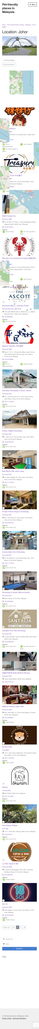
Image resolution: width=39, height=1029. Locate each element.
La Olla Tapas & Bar (10, 863)
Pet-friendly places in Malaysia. (10, 8)
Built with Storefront (19, 1018)
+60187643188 (8, 442)
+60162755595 (8, 915)
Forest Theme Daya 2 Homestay (15, 511)
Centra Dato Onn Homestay (13, 552)
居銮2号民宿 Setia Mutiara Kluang (16, 672)
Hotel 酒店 (5, 828)
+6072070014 (8, 834)
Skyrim (5, 787)
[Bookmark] (3, 212)
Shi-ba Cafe (7, 746)
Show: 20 (6, 927)
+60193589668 (8, 717)
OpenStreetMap (14, 287)
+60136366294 (8, 601)
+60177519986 (8, 796)
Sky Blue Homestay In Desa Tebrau (16, 390)
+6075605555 (8, 317)
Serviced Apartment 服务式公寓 (11, 309)
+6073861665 (8, 875)
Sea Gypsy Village (9, 825)
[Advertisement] (19, 984)
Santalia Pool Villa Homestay (14, 630)
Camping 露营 (6, 790)
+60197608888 (8, 359)
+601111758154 (9, 402)
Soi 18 (4, 904)
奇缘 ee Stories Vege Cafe (13, 706)
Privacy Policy (7, 1018)
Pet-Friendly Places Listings (15, 25)
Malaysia (28, 25)
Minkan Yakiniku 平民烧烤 (12, 346)
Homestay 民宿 (6, 394)
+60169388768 (8, 642)
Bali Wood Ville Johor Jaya (13, 471)
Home (4, 25)
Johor (34, 25)
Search (19, 949)
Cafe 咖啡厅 (5, 750)
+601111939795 (9, 758)
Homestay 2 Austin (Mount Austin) (16, 592)
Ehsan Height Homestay (12, 430)
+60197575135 (8, 682)
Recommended (8, 64)
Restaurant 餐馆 (7, 349)
